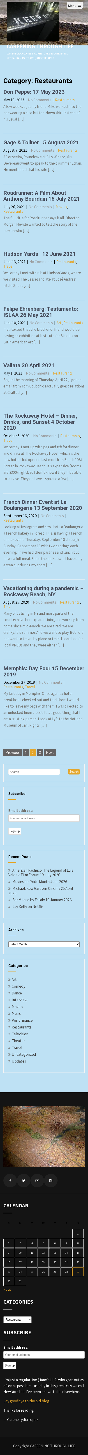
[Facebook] (10, 1180)
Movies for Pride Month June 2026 (39, 881)
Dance (17, 993)
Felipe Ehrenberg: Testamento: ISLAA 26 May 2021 (40, 312)
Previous (13, 752)
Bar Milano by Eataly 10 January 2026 (42, 899)
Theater (18, 1040)
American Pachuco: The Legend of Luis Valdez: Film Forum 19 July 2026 (40, 872)
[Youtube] (37, 1180)
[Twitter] (23, 1180)
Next (50, 752)
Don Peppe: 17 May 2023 (34, 92)
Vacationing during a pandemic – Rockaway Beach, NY (43, 591)
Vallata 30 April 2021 (29, 365)
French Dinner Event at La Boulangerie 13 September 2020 (42, 505)
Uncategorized (24, 1054)
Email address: (20, 810)
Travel (8, 266)
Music (16, 1013)
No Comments (39, 99)
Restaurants (65, 99)
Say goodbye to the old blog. (26, 1400)
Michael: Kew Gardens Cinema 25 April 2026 (40, 890)
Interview (19, 999)
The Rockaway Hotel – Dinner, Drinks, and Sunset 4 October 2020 (40, 422)
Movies (61, 206)
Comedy (18, 986)
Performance (22, 1020)
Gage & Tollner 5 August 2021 (41, 142)
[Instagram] (51, 1180)
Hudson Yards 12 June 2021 (39, 254)
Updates (19, 1061)
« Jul (7, 1289)
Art (59, 322)
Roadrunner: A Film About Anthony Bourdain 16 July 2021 (41, 196)
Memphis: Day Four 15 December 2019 (43, 671)
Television (20, 1033)
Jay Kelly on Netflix (27, 906)
